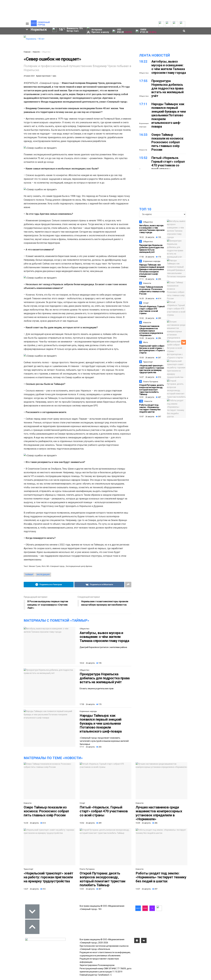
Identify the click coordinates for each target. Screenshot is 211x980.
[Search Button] (17, 88)
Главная (27, 52)
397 (159, 417)
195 (99, 663)
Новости (36, 52)
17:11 (143, 104)
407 (159, 397)
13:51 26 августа (146, 397)
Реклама (7, 40)
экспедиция (43, 575)
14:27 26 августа (146, 377)
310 (159, 377)
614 (159, 299)
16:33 (143, 134)
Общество (46, 52)
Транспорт (148, 362)
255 (99, 747)
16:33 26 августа (146, 299)
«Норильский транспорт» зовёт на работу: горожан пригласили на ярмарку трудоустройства (151, 369)
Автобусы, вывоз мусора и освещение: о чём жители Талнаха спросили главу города (104, 637)
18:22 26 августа (87, 663)
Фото (145, 342)
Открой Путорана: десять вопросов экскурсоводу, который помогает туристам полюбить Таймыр (151, 389)
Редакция (7, 37)
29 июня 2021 (29, 76)
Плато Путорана (150, 382)
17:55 (143, 81)
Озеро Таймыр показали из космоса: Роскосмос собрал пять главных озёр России (167, 142)
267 (159, 358)
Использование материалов (10, 49)
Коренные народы (88, 711)
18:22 (143, 61)
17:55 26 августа (87, 704)
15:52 (143, 158)
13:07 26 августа (146, 417)
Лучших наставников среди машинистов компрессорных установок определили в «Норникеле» (151, 330)
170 (99, 704)
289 (159, 318)
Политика (7, 45)
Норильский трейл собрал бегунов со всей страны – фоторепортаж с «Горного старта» (152, 349)
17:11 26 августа (87, 747)
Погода (6, 54)
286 (159, 338)
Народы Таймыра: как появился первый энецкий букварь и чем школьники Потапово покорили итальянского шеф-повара (101, 723)
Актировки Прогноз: (100, 30)
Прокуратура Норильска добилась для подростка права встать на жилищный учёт (105, 678)
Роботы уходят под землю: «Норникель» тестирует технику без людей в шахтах (150, 408)
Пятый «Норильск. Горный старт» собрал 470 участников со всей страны (168, 163)
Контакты (7, 42)
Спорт (146, 303)
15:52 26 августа (146, 318)
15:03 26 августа (146, 358)
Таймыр (9, 60)
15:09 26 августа (146, 338)
